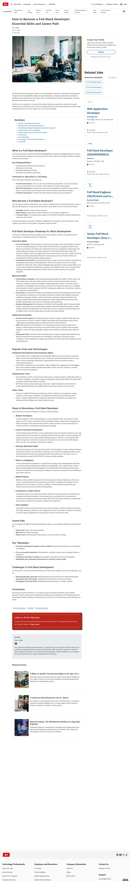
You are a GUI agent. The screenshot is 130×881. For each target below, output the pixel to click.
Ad (125, 880)
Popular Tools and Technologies (29, 130)
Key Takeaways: (23, 137)
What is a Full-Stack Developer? (29, 123)
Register (101, 52)
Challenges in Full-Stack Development (31, 139)
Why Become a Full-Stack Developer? (31, 125)
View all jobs (112, 77)
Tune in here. (35, 624)
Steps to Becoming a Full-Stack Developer (32, 132)
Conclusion (22, 141)
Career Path (22, 135)
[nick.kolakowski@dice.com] (16, 643)
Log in (109, 56)
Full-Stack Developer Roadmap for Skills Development (36, 128)
